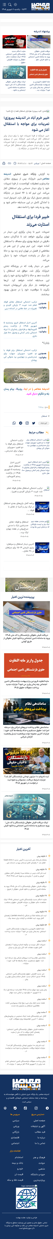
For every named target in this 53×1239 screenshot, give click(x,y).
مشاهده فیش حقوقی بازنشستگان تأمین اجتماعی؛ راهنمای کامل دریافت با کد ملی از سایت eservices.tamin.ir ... (25, 1032)
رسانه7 (40, 407)
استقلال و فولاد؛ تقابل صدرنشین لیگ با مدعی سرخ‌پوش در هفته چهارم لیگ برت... (17, 527)
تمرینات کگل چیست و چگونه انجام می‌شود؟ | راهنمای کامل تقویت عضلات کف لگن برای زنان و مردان (25, 946)
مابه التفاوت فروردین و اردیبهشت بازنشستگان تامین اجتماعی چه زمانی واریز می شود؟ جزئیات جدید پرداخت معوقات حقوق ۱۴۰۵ (26, 684)
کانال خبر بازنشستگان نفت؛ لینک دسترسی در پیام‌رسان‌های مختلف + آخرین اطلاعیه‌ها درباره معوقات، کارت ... (25, 1018)
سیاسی (16, 1120)
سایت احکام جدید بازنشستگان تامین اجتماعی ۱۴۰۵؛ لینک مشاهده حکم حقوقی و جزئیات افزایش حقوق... (15, 57)
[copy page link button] (9, 163)
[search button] (10, 4)
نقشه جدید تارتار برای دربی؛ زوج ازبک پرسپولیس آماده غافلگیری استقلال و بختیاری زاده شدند (25, 1004)
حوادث (42, 1163)
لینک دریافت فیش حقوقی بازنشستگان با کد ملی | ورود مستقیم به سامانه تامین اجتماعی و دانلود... (15, 86)
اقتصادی (15, 1137)
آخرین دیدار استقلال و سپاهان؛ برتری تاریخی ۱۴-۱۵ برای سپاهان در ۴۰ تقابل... (19, 548)
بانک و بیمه (17, 1163)
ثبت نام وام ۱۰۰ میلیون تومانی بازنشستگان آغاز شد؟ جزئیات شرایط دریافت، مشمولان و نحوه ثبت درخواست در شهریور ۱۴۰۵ (26, 780)
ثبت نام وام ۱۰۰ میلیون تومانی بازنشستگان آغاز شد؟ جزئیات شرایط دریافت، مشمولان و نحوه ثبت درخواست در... (25, 1048)
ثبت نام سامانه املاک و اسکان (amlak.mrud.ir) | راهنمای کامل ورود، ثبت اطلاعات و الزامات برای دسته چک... (25, 917)
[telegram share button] (21, 423)
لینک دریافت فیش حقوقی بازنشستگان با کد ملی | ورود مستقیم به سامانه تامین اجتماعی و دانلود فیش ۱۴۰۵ (26, 826)
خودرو (20, 1168)
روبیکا (19, 389)
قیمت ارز (19, 1174)
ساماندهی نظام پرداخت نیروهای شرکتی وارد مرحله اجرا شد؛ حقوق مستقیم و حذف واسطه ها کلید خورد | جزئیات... (25, 961)
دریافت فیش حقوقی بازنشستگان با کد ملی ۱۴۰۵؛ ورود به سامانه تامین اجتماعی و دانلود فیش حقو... (39, 55)
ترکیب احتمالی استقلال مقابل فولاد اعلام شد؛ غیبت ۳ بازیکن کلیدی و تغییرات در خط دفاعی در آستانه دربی (20, 305)
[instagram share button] (27, 423)
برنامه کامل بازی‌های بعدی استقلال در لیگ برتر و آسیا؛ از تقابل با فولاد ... (19, 507)
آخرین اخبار (23, 849)
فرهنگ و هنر (39, 1157)
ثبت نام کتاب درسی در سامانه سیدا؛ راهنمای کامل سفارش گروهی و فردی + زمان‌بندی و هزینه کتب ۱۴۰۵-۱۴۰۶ (25, 875)
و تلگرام (42, 394)
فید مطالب (40, 1132)
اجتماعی (15, 1143)
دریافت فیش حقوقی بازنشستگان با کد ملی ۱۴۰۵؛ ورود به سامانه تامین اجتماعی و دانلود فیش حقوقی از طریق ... (25, 888)
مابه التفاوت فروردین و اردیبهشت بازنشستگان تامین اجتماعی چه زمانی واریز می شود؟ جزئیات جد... (40, 86)
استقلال (44, 416)
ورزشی (36, 163)
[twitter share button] (34, 423)
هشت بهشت (20, 1217)
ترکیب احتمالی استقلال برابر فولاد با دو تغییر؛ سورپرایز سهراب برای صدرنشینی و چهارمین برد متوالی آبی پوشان (20, 355)
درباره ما (41, 1137)
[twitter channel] (47, 1108)
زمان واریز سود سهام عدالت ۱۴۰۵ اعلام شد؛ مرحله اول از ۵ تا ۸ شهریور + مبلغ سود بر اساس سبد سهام (25, 991)
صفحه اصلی (46, 163)
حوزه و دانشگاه (38, 1174)
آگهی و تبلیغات (38, 1126)
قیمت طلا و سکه (15, 1180)
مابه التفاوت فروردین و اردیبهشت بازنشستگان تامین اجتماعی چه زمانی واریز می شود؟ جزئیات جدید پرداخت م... (25, 931)
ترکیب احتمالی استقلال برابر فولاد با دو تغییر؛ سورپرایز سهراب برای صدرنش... (13, 446)
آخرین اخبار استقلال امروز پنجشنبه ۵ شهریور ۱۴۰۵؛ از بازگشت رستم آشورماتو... (12, 469)
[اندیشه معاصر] (40, 6)
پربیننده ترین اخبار (23, 597)
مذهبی (41, 1169)
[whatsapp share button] (14, 423)
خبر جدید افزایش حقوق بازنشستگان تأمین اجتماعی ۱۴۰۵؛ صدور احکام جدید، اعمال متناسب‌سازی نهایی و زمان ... (25, 977)
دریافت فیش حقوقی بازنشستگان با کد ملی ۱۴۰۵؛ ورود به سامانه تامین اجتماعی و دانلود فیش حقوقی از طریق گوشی (26, 638)
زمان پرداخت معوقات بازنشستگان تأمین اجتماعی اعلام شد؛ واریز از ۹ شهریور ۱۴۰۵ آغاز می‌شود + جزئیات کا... (25, 1063)
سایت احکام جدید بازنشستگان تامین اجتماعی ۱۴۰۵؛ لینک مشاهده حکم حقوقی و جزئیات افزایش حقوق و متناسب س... (25, 902)
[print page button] (4, 163)
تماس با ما (40, 1143)
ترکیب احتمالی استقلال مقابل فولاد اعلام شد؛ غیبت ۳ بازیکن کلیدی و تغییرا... (24, 490)
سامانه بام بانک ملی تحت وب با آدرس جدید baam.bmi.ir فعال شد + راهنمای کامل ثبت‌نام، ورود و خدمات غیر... (25, 861)
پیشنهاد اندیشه (42, 31)
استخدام (19, 1157)
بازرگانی (15, 1132)
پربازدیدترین (39, 1180)
